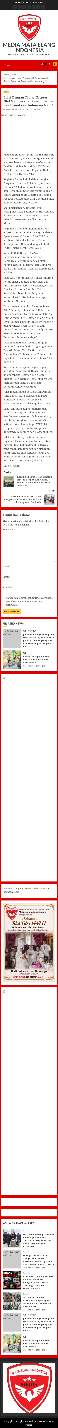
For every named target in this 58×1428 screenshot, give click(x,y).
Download (8, 888)
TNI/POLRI (32, 631)
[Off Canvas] (3, 64)
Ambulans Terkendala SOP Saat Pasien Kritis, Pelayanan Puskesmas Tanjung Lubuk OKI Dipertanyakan (38, 1282)
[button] (8, 64)
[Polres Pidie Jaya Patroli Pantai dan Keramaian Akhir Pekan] (12, 659)
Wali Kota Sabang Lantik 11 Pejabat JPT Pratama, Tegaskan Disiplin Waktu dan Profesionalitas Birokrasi (38, 1240)
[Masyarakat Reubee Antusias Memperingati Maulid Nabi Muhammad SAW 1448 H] (12, 1301)
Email (6, 576)
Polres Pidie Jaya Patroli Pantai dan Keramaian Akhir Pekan (36, 659)
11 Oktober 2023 (35, 110)
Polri (6, 92)
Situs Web (8, 587)
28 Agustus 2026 (32, 1268)
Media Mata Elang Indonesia (29, 47)
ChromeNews (41, 1421)
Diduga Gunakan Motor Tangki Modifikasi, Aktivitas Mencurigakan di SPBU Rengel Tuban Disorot (38, 1260)
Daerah (26, 1231)
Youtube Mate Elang (55, 64)
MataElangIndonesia (15, 110)
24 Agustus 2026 (32, 666)
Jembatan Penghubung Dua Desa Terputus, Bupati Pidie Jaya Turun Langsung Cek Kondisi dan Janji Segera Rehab (38, 640)
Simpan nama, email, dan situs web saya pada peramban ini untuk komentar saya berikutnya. (29, 601)
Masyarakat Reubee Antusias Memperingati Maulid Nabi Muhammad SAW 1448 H (37, 1302)
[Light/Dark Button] (44, 64)
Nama (7, 566)
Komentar (9, 529)
